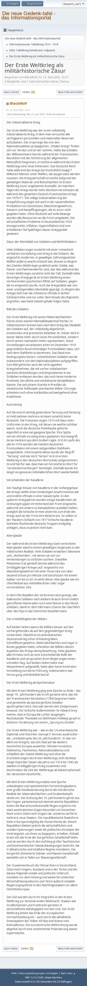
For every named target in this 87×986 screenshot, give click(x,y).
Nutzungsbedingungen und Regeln (38, 973)
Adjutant (49, 50)
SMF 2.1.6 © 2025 (34, 977)
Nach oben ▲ (68, 973)
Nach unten (11, 92)
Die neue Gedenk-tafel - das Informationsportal (28, 15)
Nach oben (11, 948)
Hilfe (13, 973)
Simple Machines (53, 977)
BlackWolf (18, 103)
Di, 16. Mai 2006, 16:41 (18, 109)
